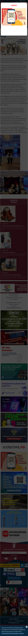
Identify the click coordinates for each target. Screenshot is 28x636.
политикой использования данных (12, 633)
